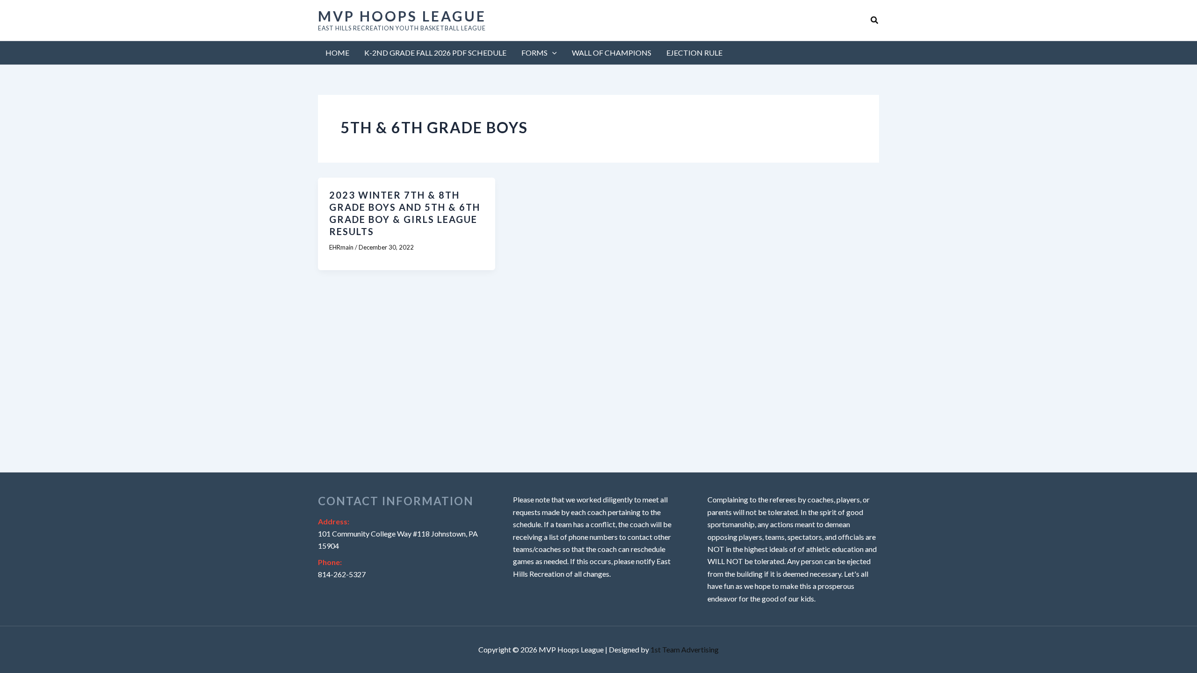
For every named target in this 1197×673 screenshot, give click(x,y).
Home (337, 52)
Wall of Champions (611, 52)
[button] (875, 20)
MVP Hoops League (402, 15)
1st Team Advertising (684, 649)
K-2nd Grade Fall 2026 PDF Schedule (435, 52)
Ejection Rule (694, 52)
